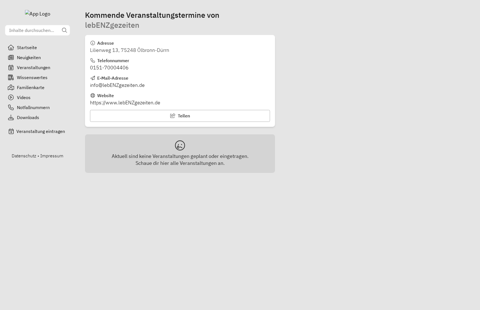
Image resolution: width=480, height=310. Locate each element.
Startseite (27, 47)
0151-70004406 (109, 67)
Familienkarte (30, 87)
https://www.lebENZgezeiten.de (125, 102)
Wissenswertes (32, 77)
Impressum (51, 155)
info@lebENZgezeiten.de (117, 85)
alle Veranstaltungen (193, 163)
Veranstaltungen (33, 67)
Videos (24, 97)
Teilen (183, 116)
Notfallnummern (33, 107)
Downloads (28, 117)
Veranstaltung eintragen (40, 131)
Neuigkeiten (29, 57)
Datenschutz (24, 155)
